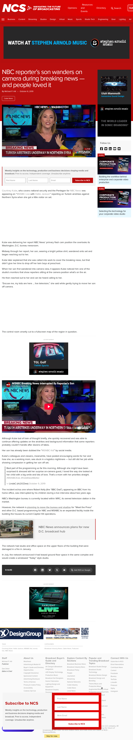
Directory (101, 8)
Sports (79, 19)
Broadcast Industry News (53, 648)
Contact (113, 670)
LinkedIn (114, 682)
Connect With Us (119, 658)
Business (11, 19)
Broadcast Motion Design (98, 675)
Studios (43, 19)
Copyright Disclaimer (31, 673)
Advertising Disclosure (32, 679)
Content (21, 19)
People (69, 673)
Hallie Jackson (42, 194)
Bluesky (113, 676)
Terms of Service (30, 682)
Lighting (122, 19)
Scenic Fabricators (52, 681)
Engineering (103, 19)
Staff (4, 658)
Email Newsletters (117, 664)
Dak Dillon (5, 668)
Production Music (51, 675)
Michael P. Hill (10, 91)
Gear (113, 19)
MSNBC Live (23, 194)
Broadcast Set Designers (54, 678)
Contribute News (117, 667)
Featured (75, 648)
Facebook (114, 673)
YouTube (114, 679)
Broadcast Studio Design (98, 666)
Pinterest (114, 685)
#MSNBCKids (13, 478)
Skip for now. (52, 736)
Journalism (71, 676)
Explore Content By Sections (77, 659)
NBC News (75, 190)
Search (117, 8)
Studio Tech (90, 19)
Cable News (8, 98)
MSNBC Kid (48, 450)
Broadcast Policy (73, 670)
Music (70, 19)
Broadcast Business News (76, 664)
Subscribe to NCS (117, 661)
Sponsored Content (31, 676)
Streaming (32, 19)
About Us (28, 658)
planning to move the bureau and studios (49, 507)
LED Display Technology (54, 672)
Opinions (72, 8)
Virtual (62, 19)
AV (130, 19)
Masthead (27, 661)
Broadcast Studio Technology (95, 670)
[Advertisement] (39, 219)
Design (53, 19)
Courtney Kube (9, 190)
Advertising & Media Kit (32, 664)
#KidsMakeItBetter (30, 478)
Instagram (114, 691)
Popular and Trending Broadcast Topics (99, 661)
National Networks (74, 682)
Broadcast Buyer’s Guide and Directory (54, 661)
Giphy (113, 688)
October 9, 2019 (37, 483)
